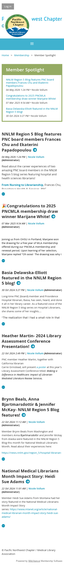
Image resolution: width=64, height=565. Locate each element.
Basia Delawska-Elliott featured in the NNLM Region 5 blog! (32, 110)
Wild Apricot (34, 561)
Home (5, 55)
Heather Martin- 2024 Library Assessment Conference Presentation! (31, 341)
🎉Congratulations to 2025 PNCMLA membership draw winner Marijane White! (30, 211)
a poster (41, 367)
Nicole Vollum (39, 89)
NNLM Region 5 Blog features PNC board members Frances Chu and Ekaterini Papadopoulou (30, 82)
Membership (21, 55)
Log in (7, 6)
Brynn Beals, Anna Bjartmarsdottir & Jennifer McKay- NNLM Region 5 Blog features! (30, 407)
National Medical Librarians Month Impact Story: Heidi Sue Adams (30, 476)
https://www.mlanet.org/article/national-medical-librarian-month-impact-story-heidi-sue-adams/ (30, 512)
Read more (3, 194)
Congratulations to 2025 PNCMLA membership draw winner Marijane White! (31, 97)
